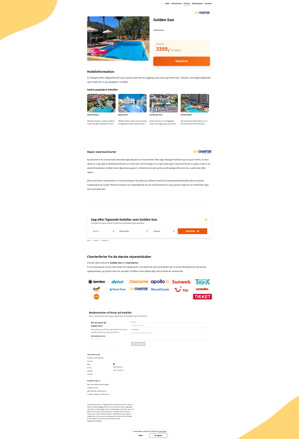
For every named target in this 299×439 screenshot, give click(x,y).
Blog (88, 364)
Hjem (167, 3)
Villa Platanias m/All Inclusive (97, 391)
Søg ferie (190, 231)
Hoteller (208, 3)
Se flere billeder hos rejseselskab (117, 38)
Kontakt (90, 371)
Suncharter (92, 159)
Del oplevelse (138, 344)
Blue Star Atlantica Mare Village (98, 384)
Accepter (158, 435)
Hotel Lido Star (156, 114)
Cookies (90, 374)
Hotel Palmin (186, 114)
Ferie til (89, 361)
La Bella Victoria (92, 388)
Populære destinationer (95, 358)
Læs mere (162, 431)
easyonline (126, 414)
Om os (89, 368)
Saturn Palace (93, 114)
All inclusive (177, 3)
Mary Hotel (123, 114)
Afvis (141, 435)
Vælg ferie (181, 61)
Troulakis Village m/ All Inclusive (98, 394)
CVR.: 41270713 (118, 370)
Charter (186, 3)
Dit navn (133, 322)
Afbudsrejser (197, 3)
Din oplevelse (135, 329)
